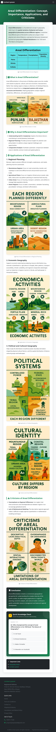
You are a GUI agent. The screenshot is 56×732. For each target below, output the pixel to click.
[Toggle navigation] (53, 2)
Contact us (7, 704)
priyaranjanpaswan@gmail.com (15, 723)
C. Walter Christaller (19, 644)
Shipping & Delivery (10, 707)
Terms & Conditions (10, 701)
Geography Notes (14, 664)
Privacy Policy (8, 713)
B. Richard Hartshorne (20, 639)
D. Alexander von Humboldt (22, 649)
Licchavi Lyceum (14, 667)
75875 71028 (10, 720)
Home (6, 699)
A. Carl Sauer (17, 634)
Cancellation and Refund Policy (13, 710)
